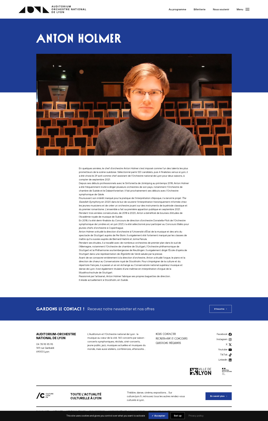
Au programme (177, 9)
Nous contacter (166, 334)
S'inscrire (219, 309)
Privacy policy (196, 415)
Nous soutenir (221, 9)
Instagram (222, 339)
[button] (242, 9)
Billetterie (199, 9)
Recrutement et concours (172, 338)
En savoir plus (221, 396)
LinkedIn (223, 359)
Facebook (222, 334)
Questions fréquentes (168, 343)
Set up (177, 415)
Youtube (222, 349)
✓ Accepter (158, 415)
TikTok (223, 354)
